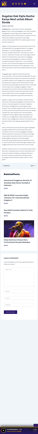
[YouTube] (25, 4)
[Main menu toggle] (34, 4)
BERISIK (6, 188)
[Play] (3, 430)
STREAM (35, 431)
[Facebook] (19, 4)
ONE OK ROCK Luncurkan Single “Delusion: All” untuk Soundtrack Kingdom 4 (16, 197)
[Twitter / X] (22, 4)
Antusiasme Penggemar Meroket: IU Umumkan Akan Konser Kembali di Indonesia (18, 182)
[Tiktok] (13, 4)
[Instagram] (16, 4)
